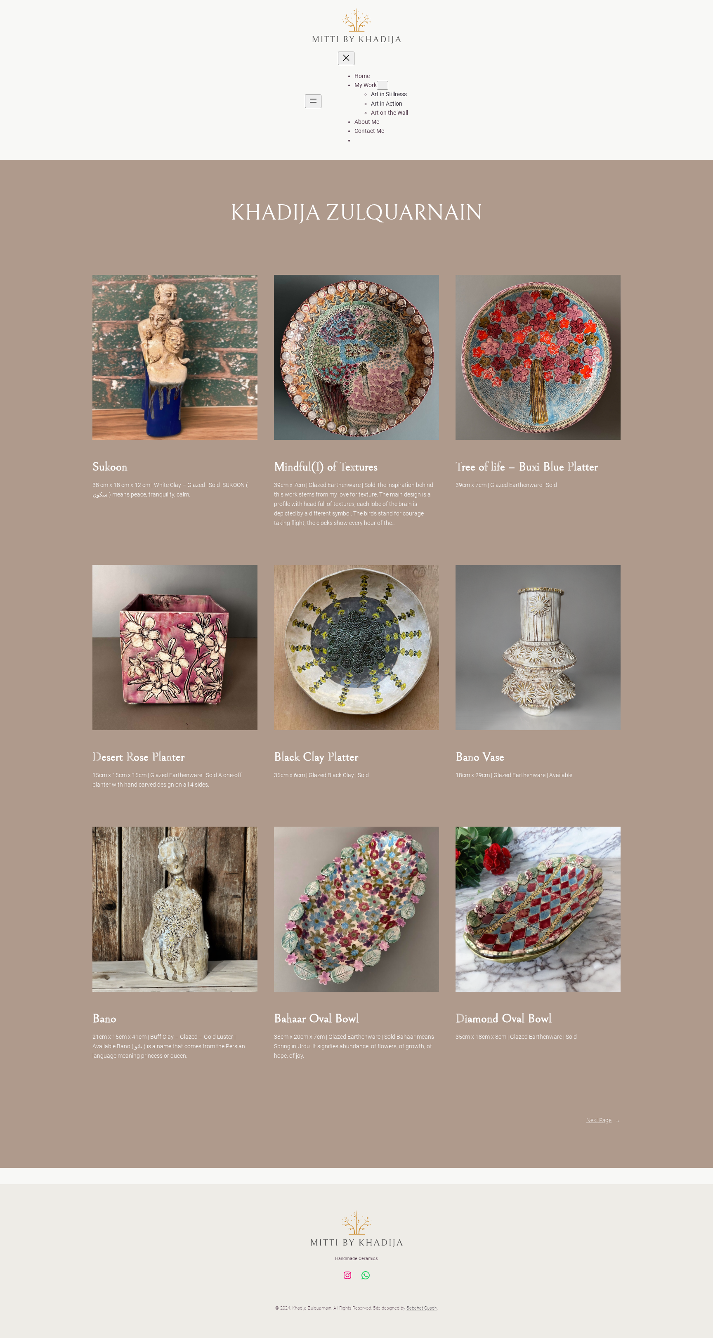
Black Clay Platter (316, 757)
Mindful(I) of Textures (326, 467)
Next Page (603, 1120)
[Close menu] (346, 58)
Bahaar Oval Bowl (316, 1019)
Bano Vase (480, 757)
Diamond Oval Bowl (504, 1019)
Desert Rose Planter (138, 757)
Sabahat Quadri (421, 1308)
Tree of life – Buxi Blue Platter (527, 467)
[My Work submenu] (382, 85)
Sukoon (109, 467)
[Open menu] (313, 101)
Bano (104, 1019)
